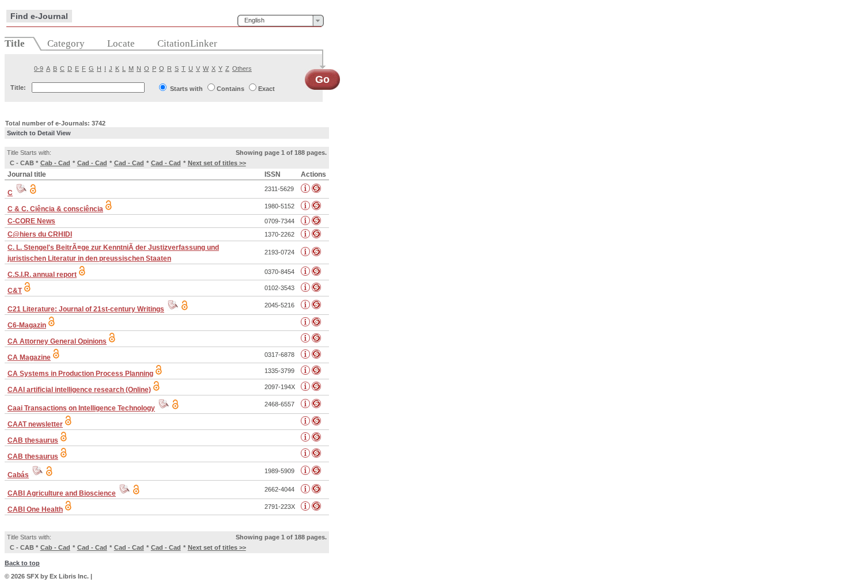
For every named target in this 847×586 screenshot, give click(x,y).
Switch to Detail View (39, 133)
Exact (266, 88)
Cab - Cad (55, 162)
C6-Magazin (26, 325)
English (254, 20)
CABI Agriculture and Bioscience (61, 493)
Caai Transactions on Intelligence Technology (81, 408)
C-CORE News (31, 221)
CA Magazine (29, 357)
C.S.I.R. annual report (42, 275)
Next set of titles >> (217, 162)
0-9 (38, 68)
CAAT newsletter (35, 424)
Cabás (18, 475)
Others (242, 68)
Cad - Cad (92, 162)
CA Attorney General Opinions (57, 341)
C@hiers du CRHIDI (39, 234)
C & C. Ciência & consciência (55, 209)
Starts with (186, 88)
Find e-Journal (39, 16)
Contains (230, 88)
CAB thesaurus (32, 440)
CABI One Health (35, 509)
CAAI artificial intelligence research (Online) (79, 390)
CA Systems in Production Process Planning (80, 374)
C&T (14, 291)
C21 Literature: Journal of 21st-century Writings (85, 309)
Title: (18, 87)
